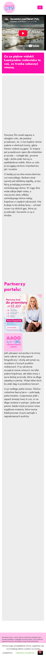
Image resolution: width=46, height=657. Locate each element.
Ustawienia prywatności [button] (25, 652)
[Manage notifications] (40, 651)
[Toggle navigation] (40, 7)
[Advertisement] (23, 106)
